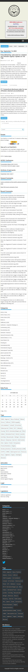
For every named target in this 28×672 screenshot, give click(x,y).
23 (21, 404)
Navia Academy (4, 472)
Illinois (24, 431)
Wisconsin (3, 457)
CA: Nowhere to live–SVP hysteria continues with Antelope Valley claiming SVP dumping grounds (14, 214)
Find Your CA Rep (5, 496)
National (3, 121)
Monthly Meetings (12, 26)
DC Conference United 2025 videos (16, 31)
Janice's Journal (4, 353)
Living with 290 (4, 355)
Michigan (17, 437)
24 (25, 404)
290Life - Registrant (5, 419)
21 (14, 404)
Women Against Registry (7, 479)
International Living (5, 347)
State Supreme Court (15, 451)
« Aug (2, 411)
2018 (14, 166)
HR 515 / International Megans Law (13, 431)
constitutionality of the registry (19, 121)
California (3, 322)
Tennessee (23, 451)
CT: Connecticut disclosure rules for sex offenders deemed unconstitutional (14, 90)
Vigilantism (7, 454)
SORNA (7, 451)
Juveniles (23, 434)
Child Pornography (16, 422)
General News (4, 337)
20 (10, 404)
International (4, 345)
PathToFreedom (5, 365)
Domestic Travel (5, 332)
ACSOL (2, 312)
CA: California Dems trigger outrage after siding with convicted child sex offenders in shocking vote (14, 289)
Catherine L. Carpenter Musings (8, 325)
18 (2, 404)
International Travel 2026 (15, 210)
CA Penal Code (4, 487)
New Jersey (8, 440)
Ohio (2, 443)
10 (25, 400)
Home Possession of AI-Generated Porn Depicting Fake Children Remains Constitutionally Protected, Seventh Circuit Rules (12, 197)
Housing (3, 342)
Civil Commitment (4, 425)
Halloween (19, 428)
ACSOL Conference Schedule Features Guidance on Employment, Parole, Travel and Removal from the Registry (12, 230)
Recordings (21, 26)
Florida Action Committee (7, 466)
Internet (17, 434)
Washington (18, 454)
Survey (2, 375)
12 (6, 402)
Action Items (4, 317)
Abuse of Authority (15, 419)
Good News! (4, 340)
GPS (15, 428)
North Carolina (21, 440)
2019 (17, 166)
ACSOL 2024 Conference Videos (15, 35)
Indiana (2, 434)
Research (3, 370)
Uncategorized (4, 380)
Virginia (13, 454)
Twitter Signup (7, 156)
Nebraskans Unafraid (6, 473)
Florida (11, 428)
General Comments (5, 335)
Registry (14, 446)
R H (13, 60)
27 (10, 406)
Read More (4, 81)
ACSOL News (4, 314)
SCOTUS (3, 451)
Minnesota (22, 437)
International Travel (5, 350)
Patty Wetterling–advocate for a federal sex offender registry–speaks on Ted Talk (14, 56)
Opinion (6, 443)
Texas (2, 454)
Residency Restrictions (6, 448)
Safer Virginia (4, 475)
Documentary (4, 85)
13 (10, 402)
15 (17, 402)
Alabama (22, 419)
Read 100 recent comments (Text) (9, 187)
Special (2, 373)
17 (25, 402)
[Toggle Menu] (23, 40)
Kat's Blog (3, 437)
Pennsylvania (17, 443)
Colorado (12, 425)
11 (2, 402)
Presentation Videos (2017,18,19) (9, 164)
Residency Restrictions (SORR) (18, 448)
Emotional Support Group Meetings (16, 30)
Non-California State (5, 363)
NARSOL (3, 470)
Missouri (3, 440)
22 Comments (14, 85)
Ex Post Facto (18, 425)
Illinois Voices (4, 468)
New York (15, 440)
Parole (10, 443)
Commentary (4, 327)
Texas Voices (4, 477)
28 (14, 406)
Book (2, 320)
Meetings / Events (5, 358)
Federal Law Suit (4, 428)
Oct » (5, 411)
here (7, 140)
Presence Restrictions (6, 446)
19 (6, 404)
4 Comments (6, 123)
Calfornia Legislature (6, 495)
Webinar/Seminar (5, 383)
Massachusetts (10, 437)
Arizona (2, 422)
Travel (2, 378)
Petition (3, 368)
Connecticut (10, 121)
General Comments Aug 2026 (15, 235)
